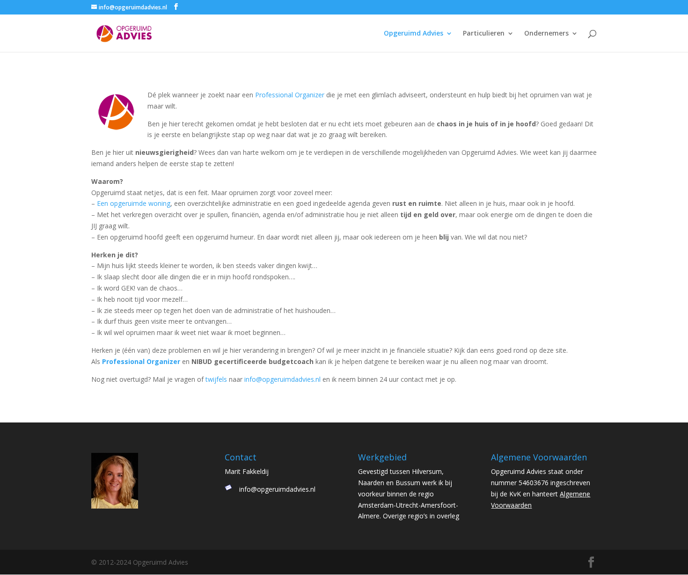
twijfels (216, 379)
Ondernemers (546, 33)
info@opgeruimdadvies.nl (282, 379)
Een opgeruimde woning (133, 203)
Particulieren (484, 33)
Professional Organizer (289, 94)
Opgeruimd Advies (413, 33)
